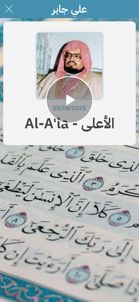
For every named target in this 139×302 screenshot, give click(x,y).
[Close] (9, 9)
